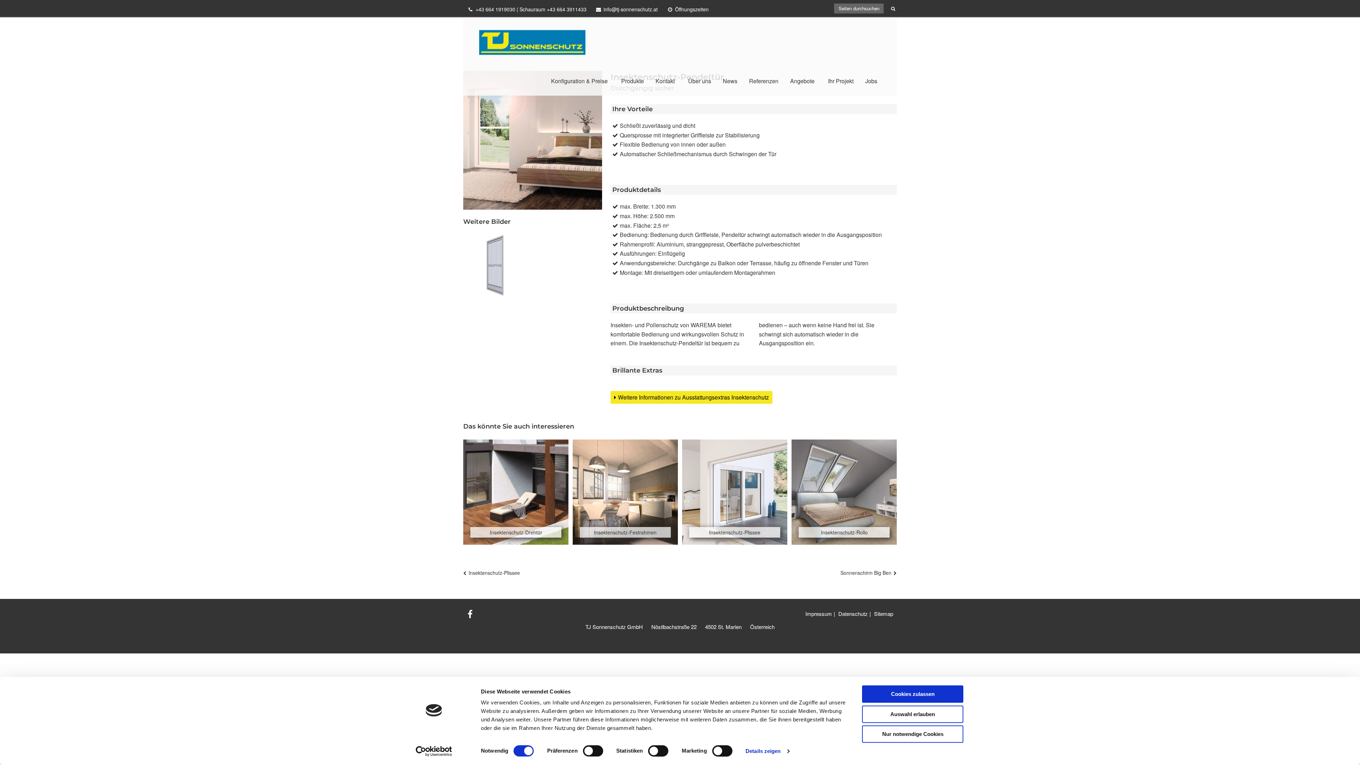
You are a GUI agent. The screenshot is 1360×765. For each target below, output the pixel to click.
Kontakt (665, 81)
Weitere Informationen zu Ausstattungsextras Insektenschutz (693, 397)
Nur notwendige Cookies (913, 734)
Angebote (802, 81)
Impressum (818, 613)
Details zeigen (763, 751)
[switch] (593, 750)
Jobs (871, 81)
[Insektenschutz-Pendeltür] (496, 265)
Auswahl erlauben (912, 714)
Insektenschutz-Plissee (494, 572)
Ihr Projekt (841, 81)
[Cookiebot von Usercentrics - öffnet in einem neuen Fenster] (434, 751)
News (730, 81)
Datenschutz (853, 613)
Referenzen (763, 81)
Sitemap (883, 613)
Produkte (632, 81)
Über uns (699, 81)
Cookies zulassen (913, 694)
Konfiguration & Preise (579, 81)
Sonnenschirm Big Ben (865, 572)
